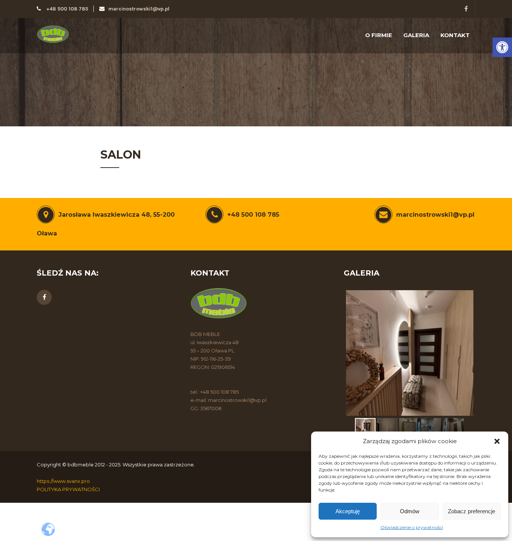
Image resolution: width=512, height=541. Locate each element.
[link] (502, 47)
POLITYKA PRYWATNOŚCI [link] (68, 489)
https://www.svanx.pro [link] (63, 481)
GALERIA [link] (416, 35)
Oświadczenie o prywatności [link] (411, 527)
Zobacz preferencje (471, 511)
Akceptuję (347, 511)
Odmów (409, 511)
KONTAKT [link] (455, 35)
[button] (497, 441)
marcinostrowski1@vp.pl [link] (138, 9)
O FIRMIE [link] (378, 35)
